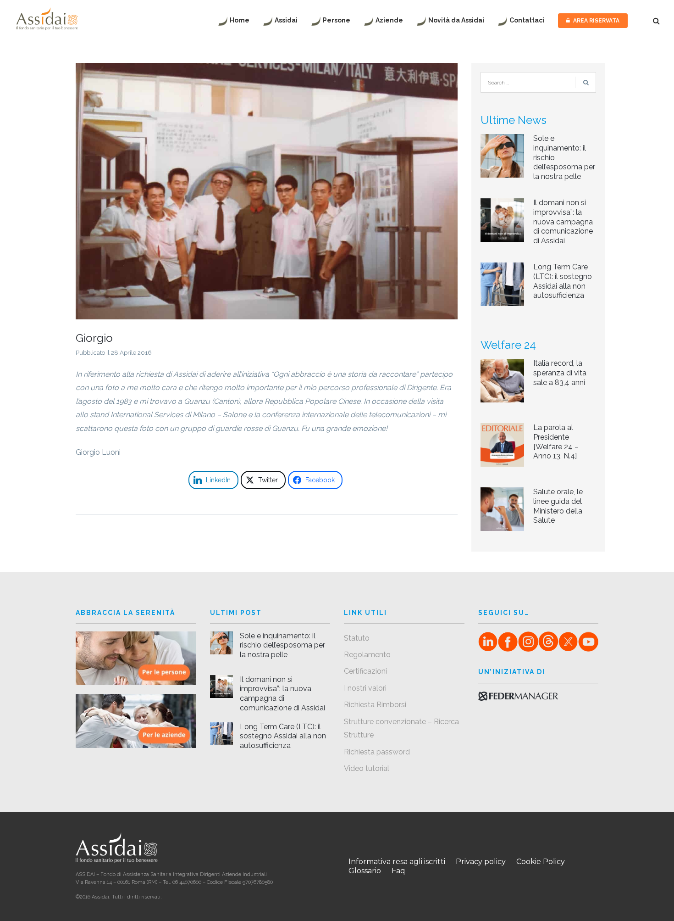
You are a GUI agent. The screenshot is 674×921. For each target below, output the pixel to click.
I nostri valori (365, 688)
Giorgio (94, 338)
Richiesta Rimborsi (375, 704)
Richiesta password (377, 752)
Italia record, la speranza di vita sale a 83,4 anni (559, 373)
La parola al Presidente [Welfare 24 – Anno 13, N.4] (556, 441)
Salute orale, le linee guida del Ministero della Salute (558, 506)
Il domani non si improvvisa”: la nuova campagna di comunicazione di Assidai (563, 221)
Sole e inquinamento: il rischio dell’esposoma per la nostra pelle (282, 645)
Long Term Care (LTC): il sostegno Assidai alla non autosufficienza (562, 281)
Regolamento (367, 654)
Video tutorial (366, 768)
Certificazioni (365, 671)
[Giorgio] (267, 190)
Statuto (357, 638)
